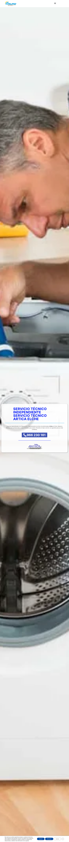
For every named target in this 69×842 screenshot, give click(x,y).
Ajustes (57, 838)
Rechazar (49, 838)
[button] (55, 3)
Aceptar (41, 838)
